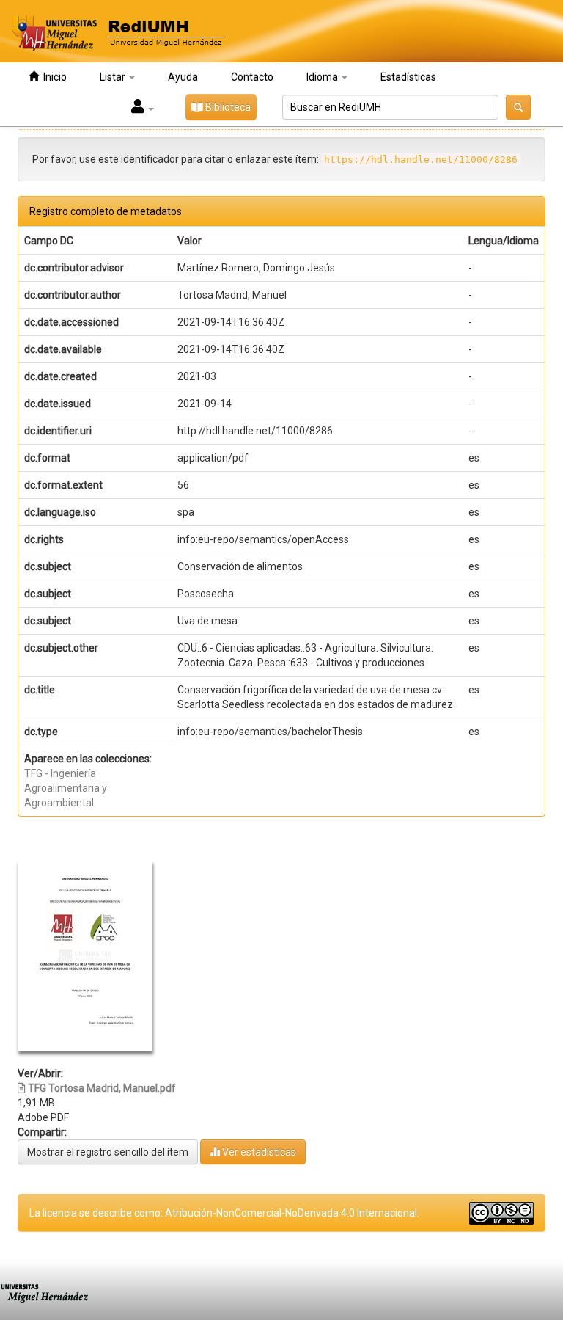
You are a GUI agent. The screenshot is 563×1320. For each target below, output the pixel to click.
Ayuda (183, 77)
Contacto (252, 77)
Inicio (53, 77)
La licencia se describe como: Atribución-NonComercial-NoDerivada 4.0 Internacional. (224, 1213)
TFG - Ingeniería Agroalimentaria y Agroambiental (65, 788)
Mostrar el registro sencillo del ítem (107, 1152)
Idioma (323, 77)
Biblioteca (227, 107)
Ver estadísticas (258, 1152)
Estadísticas (408, 77)
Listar (114, 77)
